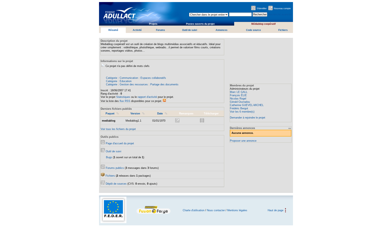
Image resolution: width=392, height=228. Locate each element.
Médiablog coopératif (263, 24)
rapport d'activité (147, 96)
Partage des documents (164, 84)
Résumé (113, 30)
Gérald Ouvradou (240, 101)
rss (289, 128)
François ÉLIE (238, 95)
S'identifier (262, 8)
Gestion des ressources (134, 84)
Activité (137, 30)
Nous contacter (216, 210)
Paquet (110, 113)
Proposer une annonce (243, 140)
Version (135, 113)
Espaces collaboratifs (153, 77)
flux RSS (125, 101)
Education (125, 81)
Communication (129, 77)
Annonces (221, 30)
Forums (160, 30)
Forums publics (114, 167)
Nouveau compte (282, 8)
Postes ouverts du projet (200, 24)
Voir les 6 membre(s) (242, 111)
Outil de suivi (189, 30)
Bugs (109, 157)
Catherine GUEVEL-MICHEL (247, 105)
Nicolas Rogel (238, 98)
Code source (253, 30)
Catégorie (111, 77)
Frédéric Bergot (239, 108)
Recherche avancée (280, 14)
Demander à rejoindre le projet (247, 117)
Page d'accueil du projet (119, 143)
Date (160, 113)
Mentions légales (237, 210)
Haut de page (275, 210)
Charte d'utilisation (193, 210)
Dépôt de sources (116, 183)
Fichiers (283, 30)
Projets (153, 24)
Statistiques (123, 96)
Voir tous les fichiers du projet (118, 129)
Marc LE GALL (238, 92)
